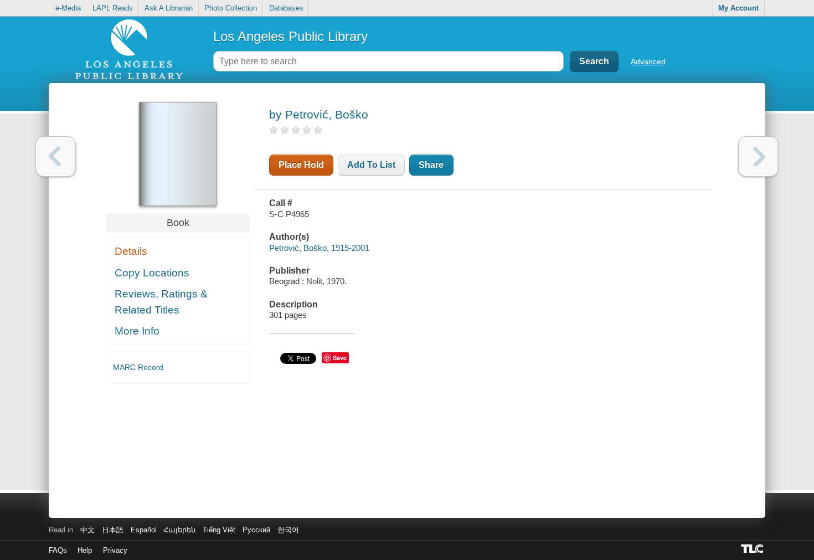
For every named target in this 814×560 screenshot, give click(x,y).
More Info (137, 331)
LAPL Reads (112, 8)
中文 (87, 530)
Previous (55, 156)
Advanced (648, 61)
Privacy (115, 550)
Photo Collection (230, 8)
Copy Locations (152, 273)
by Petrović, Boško (318, 114)
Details (131, 251)
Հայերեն (179, 530)
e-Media (68, 8)
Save (340, 357)
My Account (738, 8)
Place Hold (301, 164)
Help (85, 550)
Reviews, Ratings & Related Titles (161, 302)
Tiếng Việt (219, 530)
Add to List (371, 164)
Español (144, 530)
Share (431, 164)
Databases (286, 8)
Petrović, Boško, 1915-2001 (319, 248)
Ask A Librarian (169, 8)
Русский (256, 530)
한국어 (288, 530)
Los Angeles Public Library (290, 36)
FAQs (58, 550)
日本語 (112, 530)
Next (758, 156)
